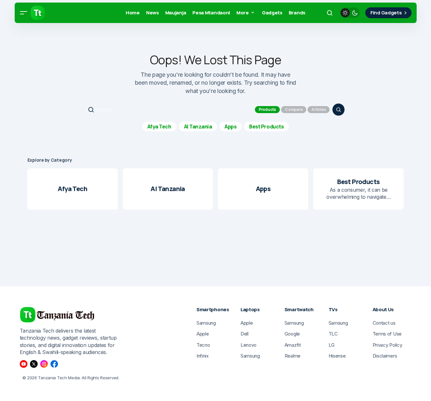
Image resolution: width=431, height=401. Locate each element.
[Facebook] (54, 364)
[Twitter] (34, 364)
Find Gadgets (386, 12)
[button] (23, 12)
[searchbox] (169, 109)
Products (267, 109)
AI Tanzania (198, 126)
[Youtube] (24, 364)
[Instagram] (44, 364)
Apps (230, 126)
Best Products (266, 126)
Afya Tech (159, 126)
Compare (293, 109)
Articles (318, 109)
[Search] (338, 110)
